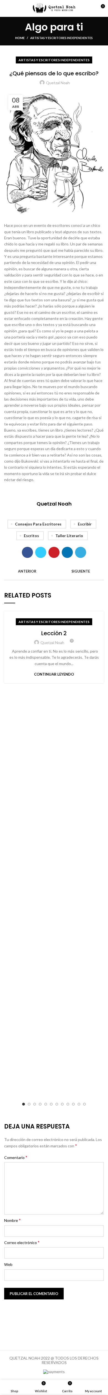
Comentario (15, 1157)
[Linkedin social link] (67, 552)
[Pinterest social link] (54, 552)
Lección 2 (54, 633)
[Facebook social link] (27, 552)
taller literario (69, 535)
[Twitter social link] (40, 552)
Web (8, 1264)
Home (20, 38)
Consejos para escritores (38, 524)
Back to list (54, 571)
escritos (31, 535)
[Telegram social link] (80, 552)
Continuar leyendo (54, 674)
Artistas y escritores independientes (61, 38)
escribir (85, 524)
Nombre (12, 1220)
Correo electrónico (22, 1242)
